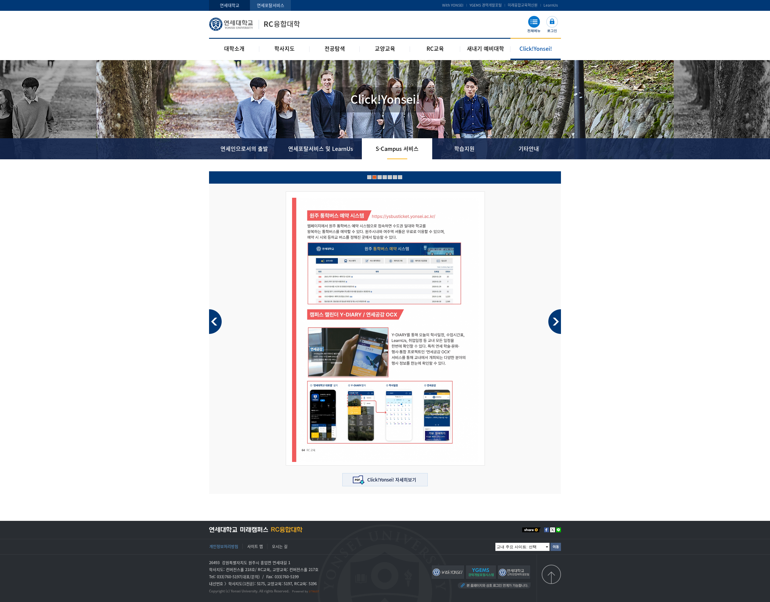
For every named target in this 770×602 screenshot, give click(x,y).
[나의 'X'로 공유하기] (552, 529)
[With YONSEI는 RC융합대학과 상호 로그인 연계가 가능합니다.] (447, 572)
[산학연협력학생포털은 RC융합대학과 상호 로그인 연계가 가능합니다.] (514, 572)
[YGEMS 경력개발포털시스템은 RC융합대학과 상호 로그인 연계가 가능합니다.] (481, 572)
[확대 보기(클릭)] (385, 330)
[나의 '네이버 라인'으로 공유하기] (558, 529)
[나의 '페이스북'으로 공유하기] (546, 529)
